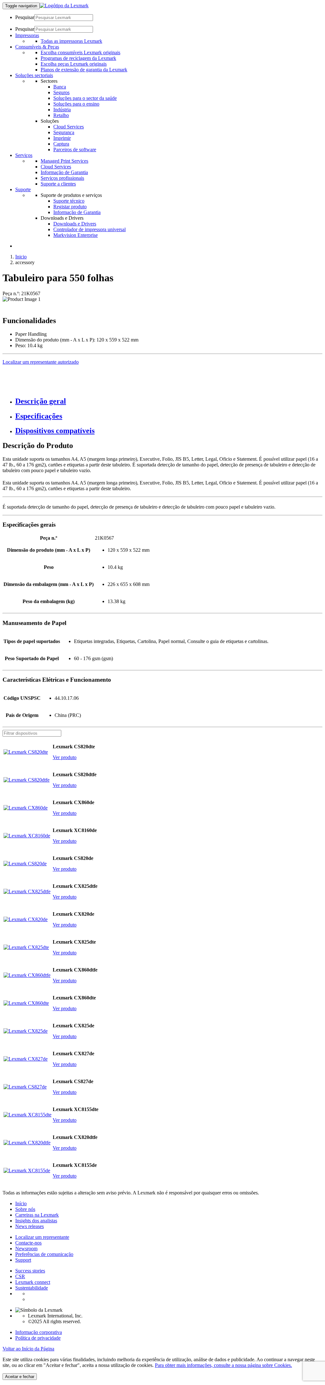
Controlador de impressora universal (89, 229)
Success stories (30, 1270)
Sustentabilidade (31, 1288)
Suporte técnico (68, 201)
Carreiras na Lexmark (37, 1215)
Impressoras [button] (27, 35)
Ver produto (64, 757)
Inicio (21, 256)
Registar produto (70, 206)
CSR (20, 1276)
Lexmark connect (32, 1282)
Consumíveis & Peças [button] (37, 46)
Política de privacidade (38, 1338)
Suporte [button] (23, 189)
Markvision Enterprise (75, 235)
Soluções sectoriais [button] (34, 75)
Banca (59, 86)
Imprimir (62, 138)
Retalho (61, 115)
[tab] (168, 401)
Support (23, 1260)
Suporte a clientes (58, 183)
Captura (61, 143)
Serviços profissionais (62, 178)
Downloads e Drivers (74, 223)
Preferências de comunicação (44, 1254)
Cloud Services (68, 126)
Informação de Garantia (64, 172)
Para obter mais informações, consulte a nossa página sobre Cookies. (223, 1365)
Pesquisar (24, 17)
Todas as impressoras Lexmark (71, 41)
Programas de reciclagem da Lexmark (78, 58)
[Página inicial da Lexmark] (64, 5)
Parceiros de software (74, 149)
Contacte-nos (28, 1242)
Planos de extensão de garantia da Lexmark (84, 69)
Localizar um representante (42, 1237)
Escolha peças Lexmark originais (74, 64)
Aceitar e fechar (19, 1376)
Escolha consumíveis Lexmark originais (80, 52)
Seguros (61, 92)
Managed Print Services (64, 161)
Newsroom (26, 1248)
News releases (29, 1226)
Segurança (63, 132)
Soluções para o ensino (76, 104)
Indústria (62, 109)
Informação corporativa (38, 1332)
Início (21, 1203)
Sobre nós (25, 1209)
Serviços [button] (23, 155)
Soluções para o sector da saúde (85, 98)
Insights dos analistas (36, 1220)
